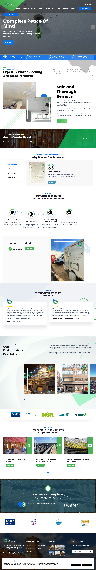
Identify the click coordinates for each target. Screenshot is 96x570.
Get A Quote (85, 8)
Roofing (33, 8)
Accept (87, 565)
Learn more (10, 465)
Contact (73, 8)
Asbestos (18, 8)
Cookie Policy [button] (40, 564)
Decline (76, 565)
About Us (65, 8)
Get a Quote (85, 138)
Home (28, 545)
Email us (30, 248)
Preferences (65, 565)
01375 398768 (8, 556)
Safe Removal (12, 173)
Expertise (10, 169)
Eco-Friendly (11, 177)
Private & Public (41, 551)
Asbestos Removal (42, 545)
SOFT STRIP (8, 456)
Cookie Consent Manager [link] (8, 560)
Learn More (8, 44)
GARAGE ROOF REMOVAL (72, 456)
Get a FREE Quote (69, 507)
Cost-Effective (12, 164)
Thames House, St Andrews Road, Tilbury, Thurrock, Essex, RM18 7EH (14, 553)
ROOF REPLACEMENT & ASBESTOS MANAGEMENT (46, 456)
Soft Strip (26, 8)
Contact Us (51, 182)
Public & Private (49, 8)
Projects (58, 8)
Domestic (40, 8)
